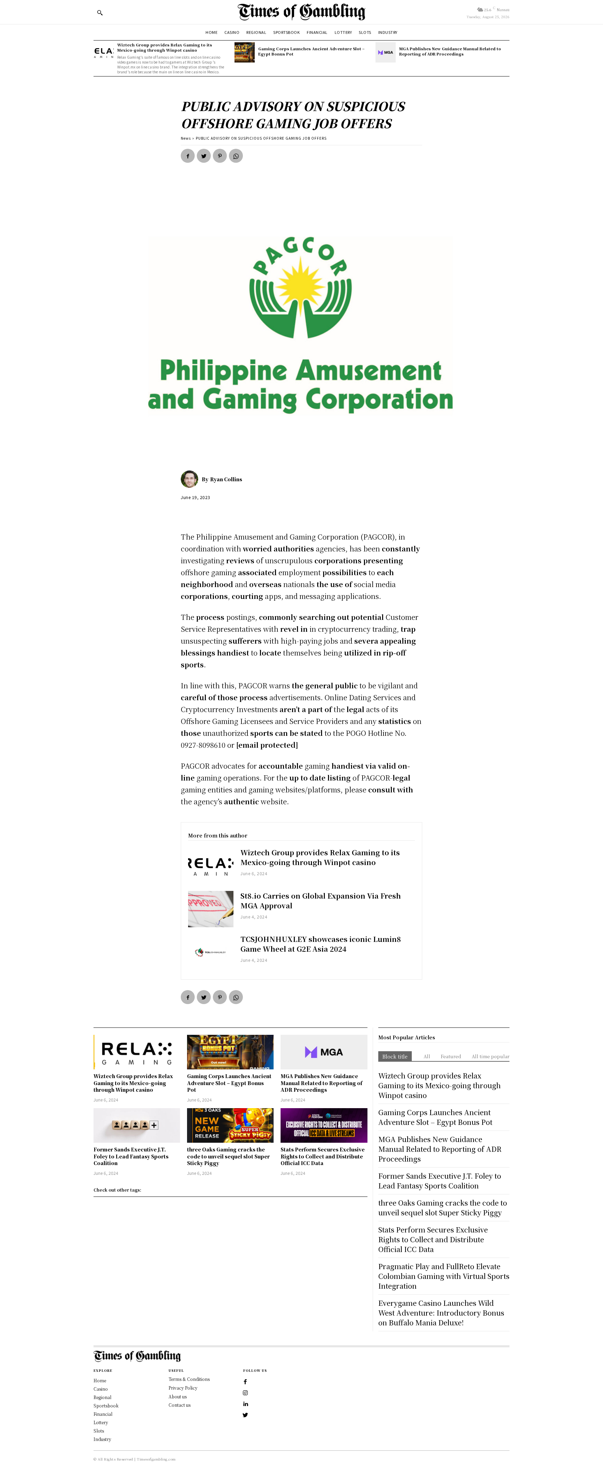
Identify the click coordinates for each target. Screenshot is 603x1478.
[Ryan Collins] (191, 479)
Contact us (180, 1405)
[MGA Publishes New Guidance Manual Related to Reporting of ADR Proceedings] (385, 52)
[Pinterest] (220, 156)
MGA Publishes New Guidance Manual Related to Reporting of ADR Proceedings (450, 51)
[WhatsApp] (236, 156)
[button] (100, 12)
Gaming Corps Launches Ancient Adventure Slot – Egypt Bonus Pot (311, 51)
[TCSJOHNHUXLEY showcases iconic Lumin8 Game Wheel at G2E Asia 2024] (210, 952)
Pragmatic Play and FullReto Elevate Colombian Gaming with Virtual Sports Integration (443, 1276)
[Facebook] (188, 156)
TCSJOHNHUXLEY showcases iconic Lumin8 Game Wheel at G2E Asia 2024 (320, 944)
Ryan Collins (226, 479)
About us (178, 1396)
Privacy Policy (183, 1388)
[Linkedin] (245, 1404)
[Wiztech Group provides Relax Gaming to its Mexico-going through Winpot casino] (104, 52)
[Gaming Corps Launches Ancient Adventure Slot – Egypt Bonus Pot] (244, 52)
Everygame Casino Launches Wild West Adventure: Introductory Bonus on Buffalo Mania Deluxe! (441, 1312)
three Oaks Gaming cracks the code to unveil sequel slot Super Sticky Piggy (228, 1156)
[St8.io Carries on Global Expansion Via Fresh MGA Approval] (210, 909)
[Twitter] (204, 156)
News (186, 138)
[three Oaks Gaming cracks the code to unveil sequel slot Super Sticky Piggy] (230, 1125)
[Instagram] (245, 1393)
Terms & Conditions (189, 1379)
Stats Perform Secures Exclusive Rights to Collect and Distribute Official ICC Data (323, 1156)
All (427, 1056)
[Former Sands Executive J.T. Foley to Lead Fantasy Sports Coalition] (137, 1125)
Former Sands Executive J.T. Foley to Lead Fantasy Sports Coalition (131, 1156)
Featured (451, 1056)
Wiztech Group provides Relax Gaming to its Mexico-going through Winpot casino (164, 47)
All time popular (490, 1056)
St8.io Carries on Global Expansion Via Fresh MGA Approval (320, 900)
